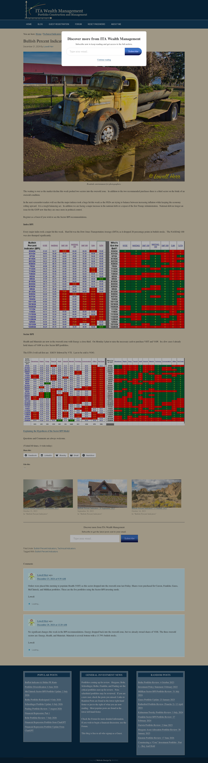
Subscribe (133, 51)
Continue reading (104, 59)
